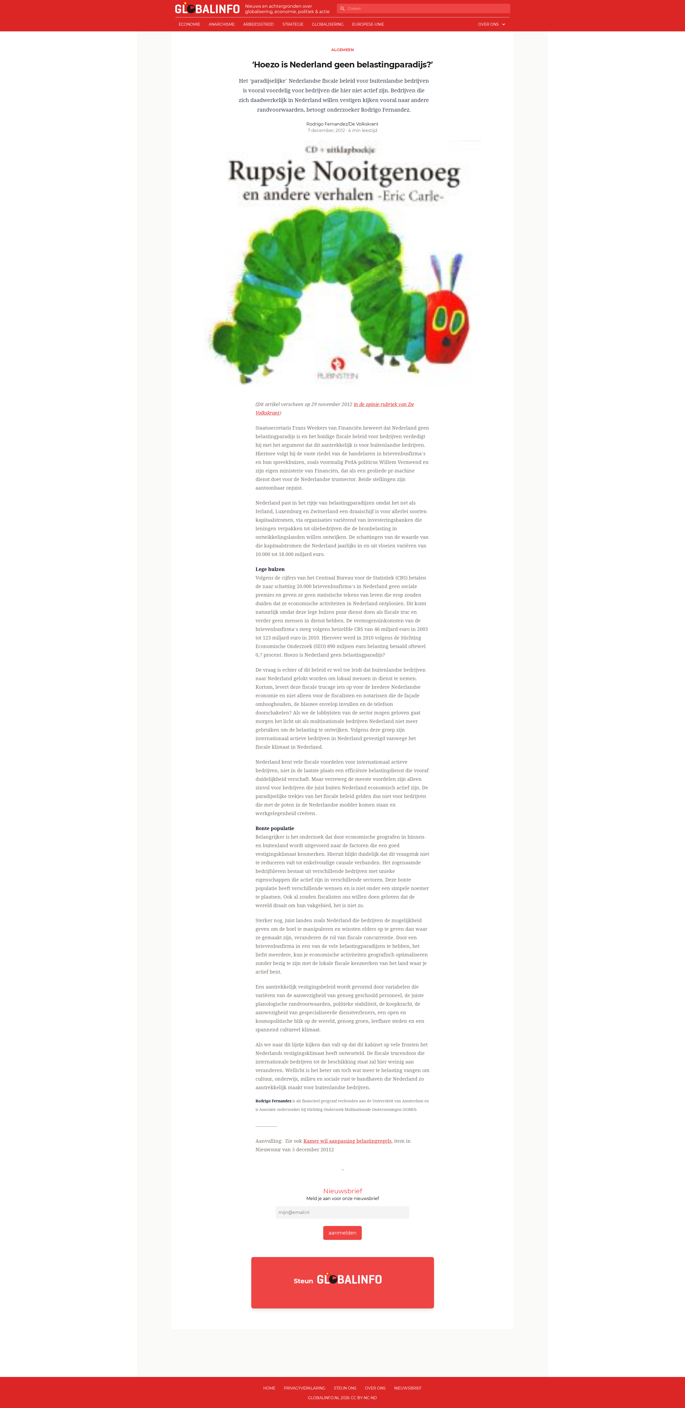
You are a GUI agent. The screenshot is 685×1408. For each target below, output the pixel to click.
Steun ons (345, 1388)
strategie (293, 24)
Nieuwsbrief (408, 1388)
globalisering (328, 24)
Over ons (375, 1388)
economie (189, 24)
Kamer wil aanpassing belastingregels (347, 1141)
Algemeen (342, 49)
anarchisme (222, 24)
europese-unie (368, 24)
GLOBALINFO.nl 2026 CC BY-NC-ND (342, 1397)
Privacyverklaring (304, 1388)
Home (269, 1388)
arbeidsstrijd (258, 24)
